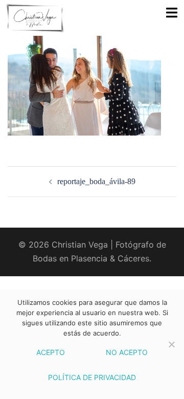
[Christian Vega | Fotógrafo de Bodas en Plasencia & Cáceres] (47, 18)
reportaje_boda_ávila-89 (96, 181)
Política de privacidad (92, 377)
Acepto (50, 352)
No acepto (127, 352)
